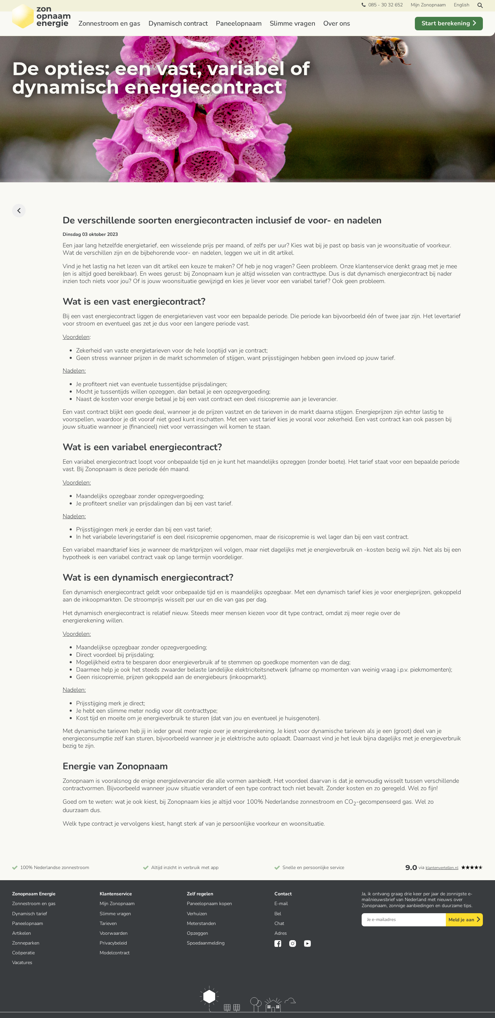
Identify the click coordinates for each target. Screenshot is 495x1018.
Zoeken (480, 5)
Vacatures (22, 962)
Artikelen (21, 933)
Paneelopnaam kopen (209, 903)
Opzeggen (197, 933)
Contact (283, 894)
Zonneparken (25, 943)
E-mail (281, 903)
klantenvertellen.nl (442, 867)
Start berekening (446, 23)
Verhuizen (197, 914)
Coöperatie (23, 953)
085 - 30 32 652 (384, 5)
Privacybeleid (113, 943)
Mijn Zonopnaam (428, 5)
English (461, 5)
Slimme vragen (292, 23)
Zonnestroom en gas (109, 23)
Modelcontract (115, 953)
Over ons (336, 23)
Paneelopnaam (239, 23)
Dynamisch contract (178, 23)
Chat (279, 923)
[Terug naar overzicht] (19, 210)
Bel (277, 914)
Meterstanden (201, 923)
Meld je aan (461, 920)
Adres (280, 933)
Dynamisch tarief (29, 914)
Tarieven (108, 923)
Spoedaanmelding (206, 943)
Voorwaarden (114, 933)
